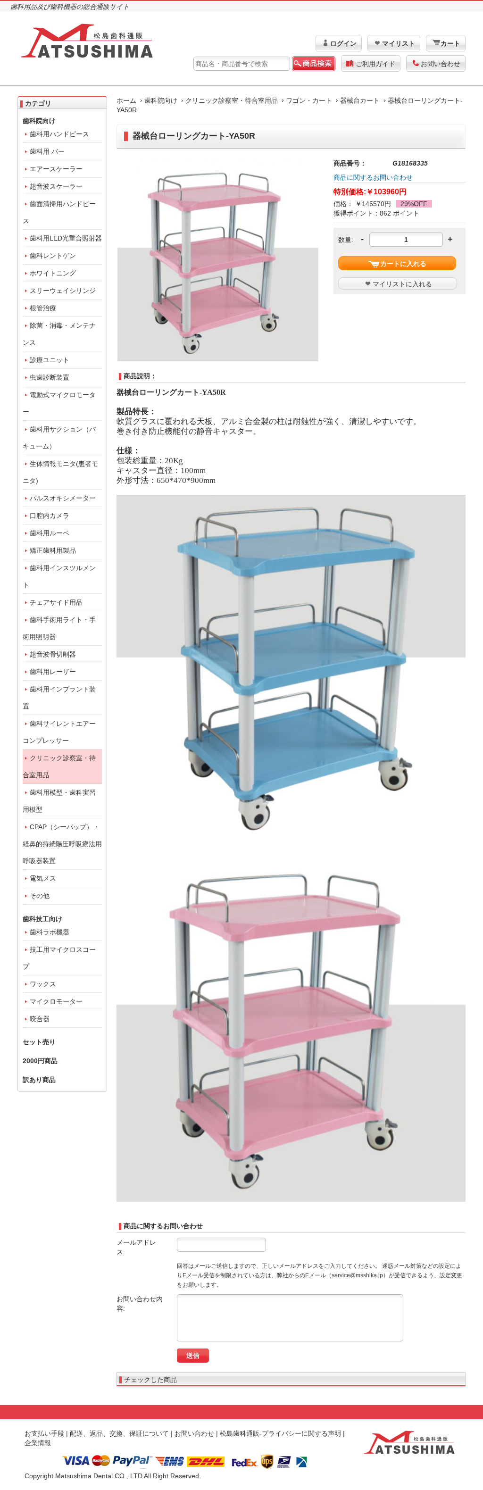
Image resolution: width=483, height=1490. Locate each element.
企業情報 (38, 1443)
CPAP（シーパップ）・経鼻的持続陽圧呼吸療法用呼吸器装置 (62, 844)
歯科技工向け (42, 919)
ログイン (343, 43)
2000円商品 (40, 1061)
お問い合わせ (440, 63)
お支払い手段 (44, 1433)
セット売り (39, 1042)
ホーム (126, 100)
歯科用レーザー (53, 671)
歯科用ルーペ (49, 533)
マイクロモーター (56, 1001)
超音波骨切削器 (53, 654)
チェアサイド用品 (56, 602)
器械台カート (360, 100)
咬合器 (40, 1019)
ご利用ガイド (375, 63)
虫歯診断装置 (49, 377)
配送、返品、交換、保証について (119, 1433)
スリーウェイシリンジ (63, 290)
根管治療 (43, 308)
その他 (40, 895)
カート (450, 43)
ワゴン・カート (309, 100)
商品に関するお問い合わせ (373, 177)
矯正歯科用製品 (53, 550)
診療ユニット (49, 360)
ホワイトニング (53, 273)
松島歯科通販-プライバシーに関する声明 (280, 1433)
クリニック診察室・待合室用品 (231, 100)
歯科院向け (160, 100)
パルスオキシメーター (63, 498)
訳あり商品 (39, 1079)
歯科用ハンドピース (59, 134)
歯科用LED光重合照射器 (66, 238)
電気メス (43, 878)
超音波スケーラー (56, 186)
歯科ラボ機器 (49, 932)
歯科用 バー (47, 151)
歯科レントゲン (53, 255)
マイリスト (398, 43)
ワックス (43, 984)
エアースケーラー (56, 169)
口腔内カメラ (49, 515)
